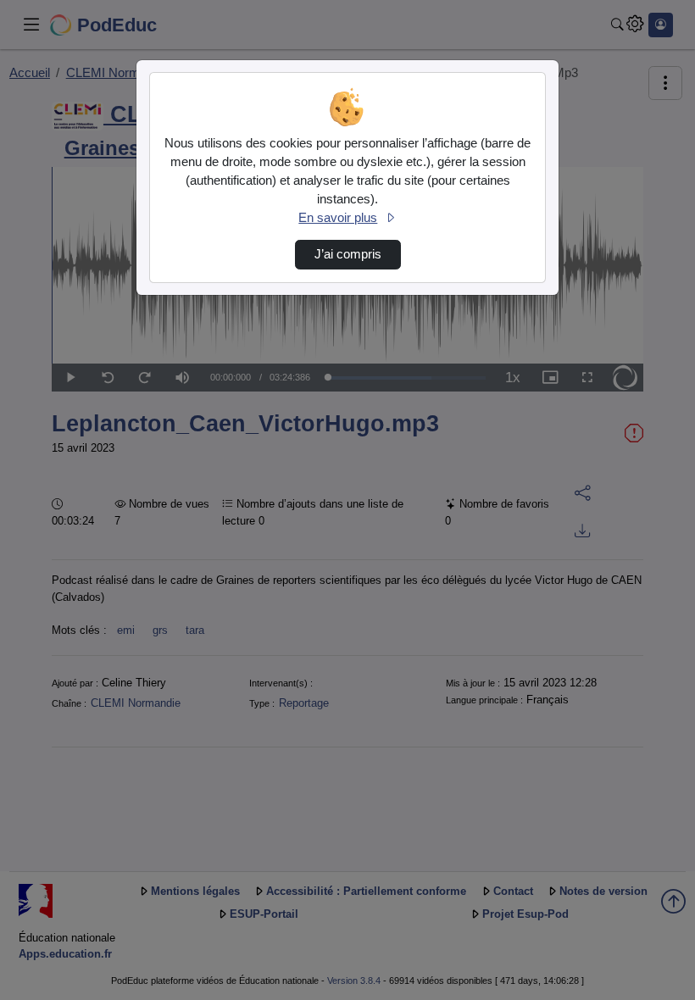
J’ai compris (347, 254)
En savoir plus (337, 218)
